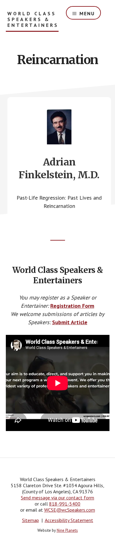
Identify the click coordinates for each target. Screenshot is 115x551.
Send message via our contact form (57, 498)
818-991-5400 (64, 504)
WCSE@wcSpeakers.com (69, 510)
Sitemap (30, 520)
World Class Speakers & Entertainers (33, 19)
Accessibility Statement (69, 520)
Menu (87, 13)
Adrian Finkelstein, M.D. (59, 168)
